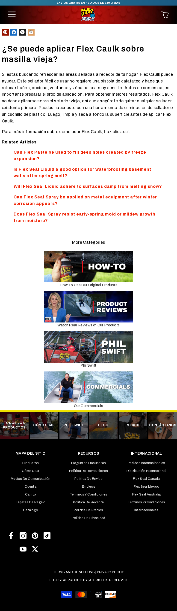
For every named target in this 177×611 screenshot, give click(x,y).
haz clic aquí (116, 131)
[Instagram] (23, 536)
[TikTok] (47, 536)
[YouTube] (23, 549)
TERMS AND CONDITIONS (74, 572)
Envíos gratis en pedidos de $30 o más (89, 2)
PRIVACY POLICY (110, 572)
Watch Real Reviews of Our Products (88, 325)
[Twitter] (35, 549)
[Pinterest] (35, 536)
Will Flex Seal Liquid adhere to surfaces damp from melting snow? (88, 186)
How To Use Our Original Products (88, 285)
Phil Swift (88, 365)
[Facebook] (11, 536)
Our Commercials (88, 406)
